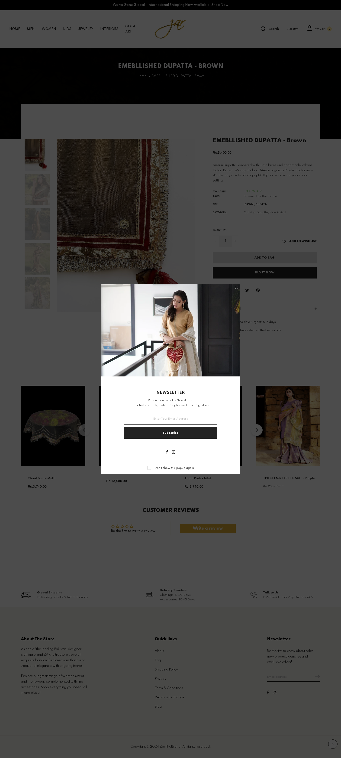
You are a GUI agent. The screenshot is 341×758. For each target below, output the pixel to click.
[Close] (236, 288)
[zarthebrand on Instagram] (173, 452)
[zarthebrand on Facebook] (167, 452)
